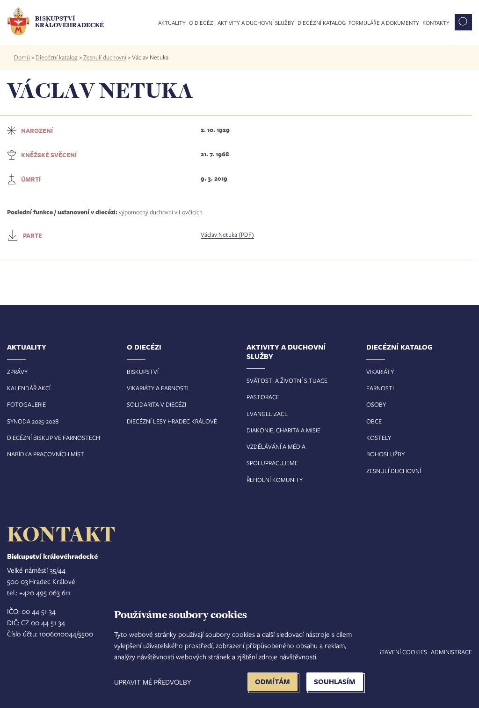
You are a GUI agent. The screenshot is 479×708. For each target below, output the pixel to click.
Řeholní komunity (275, 479)
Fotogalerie (26, 404)
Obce (374, 421)
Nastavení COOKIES (398, 652)
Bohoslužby (385, 454)
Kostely (378, 437)
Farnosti (380, 388)
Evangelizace (267, 413)
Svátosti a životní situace (287, 380)
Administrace (451, 652)
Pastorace (263, 397)
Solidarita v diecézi (156, 404)
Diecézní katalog (322, 23)
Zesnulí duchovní (104, 57)
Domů (22, 57)
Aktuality (172, 23)
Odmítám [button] (272, 681)
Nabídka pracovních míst (45, 454)
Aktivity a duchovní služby (256, 23)
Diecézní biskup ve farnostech (53, 437)
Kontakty (436, 23)
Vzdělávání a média (276, 446)
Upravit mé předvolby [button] (152, 681)
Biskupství (143, 371)
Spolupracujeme (272, 463)
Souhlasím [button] (335, 681)
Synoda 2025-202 (31, 421)
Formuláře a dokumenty (383, 23)
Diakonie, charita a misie (283, 430)
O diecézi (202, 23)
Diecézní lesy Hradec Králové (172, 421)
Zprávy (17, 371)
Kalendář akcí (29, 388)
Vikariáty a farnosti (158, 388)
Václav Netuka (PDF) (227, 234)
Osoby (376, 404)
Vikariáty (380, 371)
